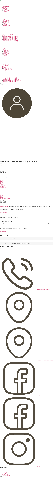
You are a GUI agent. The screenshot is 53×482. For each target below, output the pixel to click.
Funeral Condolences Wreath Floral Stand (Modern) (10, 36)
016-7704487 (43, 289)
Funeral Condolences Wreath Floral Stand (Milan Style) (11, 81)
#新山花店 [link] (1, 196)
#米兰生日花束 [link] (2, 188)
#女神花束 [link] (1, 182)
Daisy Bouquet (5, 8)
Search (1, 83)
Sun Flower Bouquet (6, 10)
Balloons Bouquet (5, 52)
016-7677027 (39, 289)
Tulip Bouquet (5, 54)
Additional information (5, 219)
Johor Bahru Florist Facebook (4, 231)
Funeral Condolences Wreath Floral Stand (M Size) (10, 40)
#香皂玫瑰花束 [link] (2, 189)
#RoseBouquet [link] (2, 186)
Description (3, 218)
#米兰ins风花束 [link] (2, 183)
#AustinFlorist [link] (2, 198)
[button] (26, 82)
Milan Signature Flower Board (7, 33)
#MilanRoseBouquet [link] (3, 187)
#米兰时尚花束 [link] (2, 180)
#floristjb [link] (1, 197)
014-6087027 (48, 289)
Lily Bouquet (5, 18)
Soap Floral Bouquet (6, 12)
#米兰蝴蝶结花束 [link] (2, 178)
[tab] (27, 218)
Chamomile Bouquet (6, 53)
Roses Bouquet (5, 9)
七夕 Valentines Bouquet (5, 6)
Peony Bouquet (5, 23)
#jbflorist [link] (1, 194)
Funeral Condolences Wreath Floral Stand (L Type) (10, 39)
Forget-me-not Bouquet (6, 21)
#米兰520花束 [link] (2, 179)
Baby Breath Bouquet (6, 13)
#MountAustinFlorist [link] (7, 198)
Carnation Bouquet (6, 20)
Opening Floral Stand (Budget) (7, 31)
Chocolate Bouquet (6, 16)
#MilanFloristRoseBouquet (4, 206)
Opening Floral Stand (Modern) (7, 68)
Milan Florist (21, 227)
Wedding (3, 28)
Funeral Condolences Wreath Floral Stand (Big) (10, 38)
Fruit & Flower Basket (5, 27)
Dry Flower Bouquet (6, 26)
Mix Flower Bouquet (6, 19)
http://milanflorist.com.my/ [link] (4, 193)
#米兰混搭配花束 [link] (2, 185)
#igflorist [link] (1, 195)
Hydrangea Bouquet (6, 22)
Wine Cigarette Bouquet (6, 25)
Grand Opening (4, 67)
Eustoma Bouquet (5, 17)
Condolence (3, 35)
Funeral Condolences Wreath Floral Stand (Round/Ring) (11, 41)
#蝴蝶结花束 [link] (1, 181)
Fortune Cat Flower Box (6, 32)
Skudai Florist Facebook (3, 212)
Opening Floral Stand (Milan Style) (8, 34)
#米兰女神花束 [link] (2, 184)
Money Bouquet (5, 11)
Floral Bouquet (4, 7)
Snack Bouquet (5, 24)
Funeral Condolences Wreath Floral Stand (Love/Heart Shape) (12, 42)
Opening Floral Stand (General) (7, 69)
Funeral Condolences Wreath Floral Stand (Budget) (10, 37)
